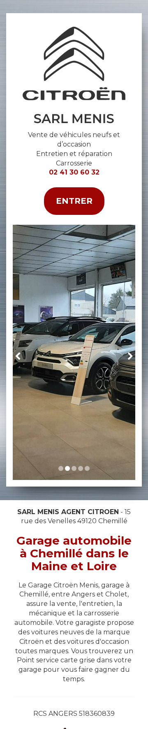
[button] (19, 352)
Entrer (74, 201)
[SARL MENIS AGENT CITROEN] (74, 75)
